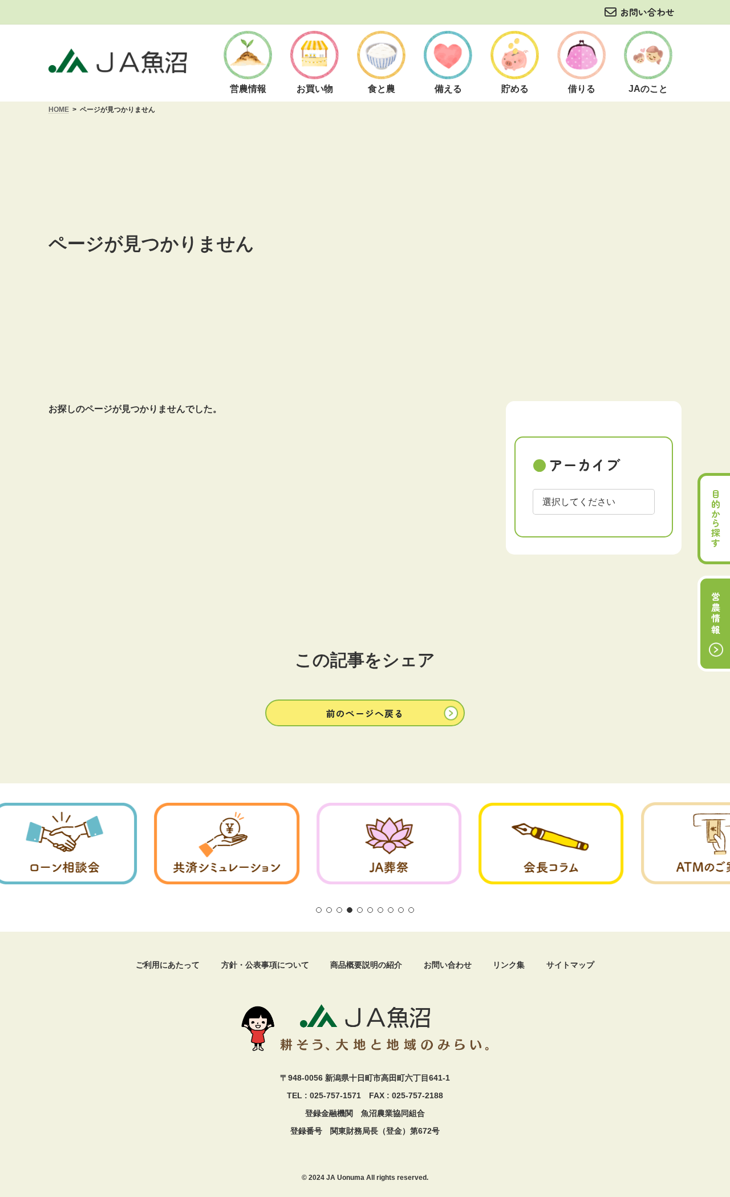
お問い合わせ (647, 12)
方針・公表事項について (265, 964)
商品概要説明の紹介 (366, 964)
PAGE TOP (703, 1090)
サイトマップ (570, 964)
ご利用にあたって (168, 964)
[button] (365, 712)
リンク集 (509, 964)
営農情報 (716, 614)
